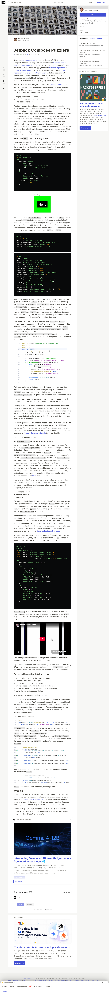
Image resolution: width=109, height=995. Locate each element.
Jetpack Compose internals (35, 433)
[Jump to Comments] (4, 75)
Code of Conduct (37, 909)
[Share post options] (4, 94)
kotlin (16, 55)
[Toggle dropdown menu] (70, 819)
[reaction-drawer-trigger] (4, 68)
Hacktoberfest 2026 (99, 115)
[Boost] (4, 88)
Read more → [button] (19, 963)
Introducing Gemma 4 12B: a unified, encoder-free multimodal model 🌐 (42, 860)
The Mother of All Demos (33, 799)
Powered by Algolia (57, 2)
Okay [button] (5, 992)
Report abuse (48, 909)
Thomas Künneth (23, 39)
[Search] (8, 2)
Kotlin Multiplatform (57, 68)
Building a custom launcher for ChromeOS (90, 63)
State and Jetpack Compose (48, 531)
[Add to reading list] (4, 82)
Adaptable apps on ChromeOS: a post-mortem (92, 53)
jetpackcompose (33, 55)
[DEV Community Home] (3, 2)
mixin (34, 476)
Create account (101, 2)
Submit (20, 904)
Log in (90, 2)
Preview (29, 904)
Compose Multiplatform (23, 70)
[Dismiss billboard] (105, 982)
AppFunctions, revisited (91, 44)
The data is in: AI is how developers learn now (42, 947)
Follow (93, 15)
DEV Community (28, 978)
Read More (18, 881)
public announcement (29, 60)
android (23, 55)
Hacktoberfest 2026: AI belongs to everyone (91, 104)
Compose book (56, 85)
